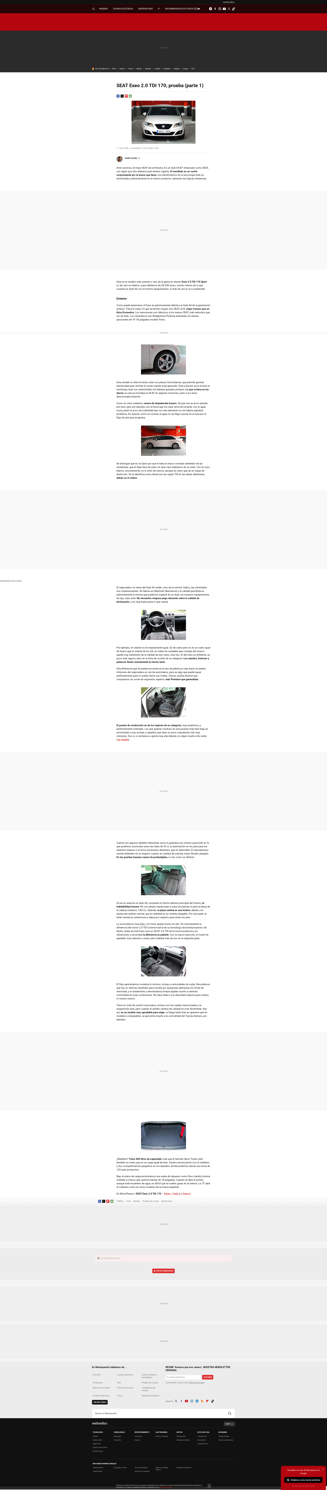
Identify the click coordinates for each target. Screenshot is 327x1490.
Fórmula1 (97, 1375)
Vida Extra (117, 1440)
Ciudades (167, 69)
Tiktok (233, 8)
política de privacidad (196, 1383)
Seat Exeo (168, 1201)
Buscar (229, 1413)
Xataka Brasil (97, 1471)
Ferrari (130, 69)
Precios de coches (125, 1388)
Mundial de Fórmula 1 (151, 1396)
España (176, 69)
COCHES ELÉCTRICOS (123, 9)
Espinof (137, 1440)
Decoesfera (201, 1440)
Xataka (95, 1436)
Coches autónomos (101, 1396)
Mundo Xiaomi (98, 1451)
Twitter (228, 8)
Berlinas (136, 1201)
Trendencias (202, 1436)
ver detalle (123, 739)
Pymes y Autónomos (225, 1440)
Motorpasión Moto (183, 1440)
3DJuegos (117, 1436)
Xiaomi (122, 69)
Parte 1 (168, 1193)
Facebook (215, 8)
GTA (193, 69)
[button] (132, 158)
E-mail (130, 96)
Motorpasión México (184, 1468)
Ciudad (157, 69)
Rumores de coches (101, 1388)
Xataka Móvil (97, 1440)
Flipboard (126, 96)
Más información (166, 1487)
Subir (227, 1424)
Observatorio (145, 9)
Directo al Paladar (162, 1436)
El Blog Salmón (223, 1436)
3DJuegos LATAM (120, 1468)
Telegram (210, 8)
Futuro (120, 1396)
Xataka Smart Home (100, 1447)
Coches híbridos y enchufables (149, 1376)
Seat (129, 1201)
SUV (119, 1383)
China (114, 69)
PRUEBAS (103, 9)
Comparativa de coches (148, 1389)
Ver (164, 1271)
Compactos (98, 1383)
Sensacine (138, 1436)
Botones (148, 69)
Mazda (139, 69)
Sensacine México (141, 1468)
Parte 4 (187, 1193)
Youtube (224, 8)
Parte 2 (176, 1193)
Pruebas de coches (151, 1201)
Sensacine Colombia (142, 1471)
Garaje (185, 69)
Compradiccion (202, 1444)
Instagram (219, 8)
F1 (159, 9)
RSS (202, 1401)
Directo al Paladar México (162, 1469)
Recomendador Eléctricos (179, 9)
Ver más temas (99, 1402)
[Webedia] (229, 2)
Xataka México (98, 1468)
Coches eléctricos (125, 1375)
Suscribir (207, 1377)
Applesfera (97, 1444)
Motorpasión (181, 1436)
